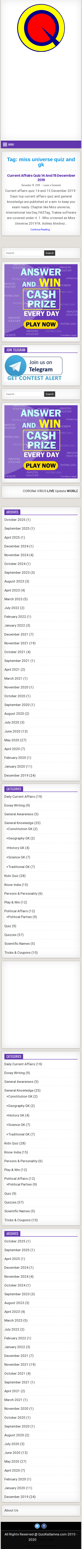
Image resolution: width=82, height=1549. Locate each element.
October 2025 (14, 520)
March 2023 (13, 599)
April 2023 (12, 590)
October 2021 (14, 652)
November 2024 (16, 555)
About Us (11, 1510)
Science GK (16, 857)
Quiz (7, 926)
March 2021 (13, 678)
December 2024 (16, 546)
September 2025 (17, 528)
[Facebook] (44, 1526)
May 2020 (11, 740)
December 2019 (16, 775)
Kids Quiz (11, 876)
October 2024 (14, 564)
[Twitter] (37, 1526)
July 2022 (11, 608)
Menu (11, 144)
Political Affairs (16, 911)
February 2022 (15, 617)
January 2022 (14, 625)
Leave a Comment (52, 185)
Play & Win (12, 902)
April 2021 (12, 669)
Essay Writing (14, 805)
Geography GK (19, 838)
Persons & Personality (20, 893)
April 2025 (12, 537)
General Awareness (18, 814)
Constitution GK (20, 829)
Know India (12, 885)
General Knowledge (18, 823)
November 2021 (16, 643)
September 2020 (17, 705)
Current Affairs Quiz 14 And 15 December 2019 (41, 177)
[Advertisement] (41, 96)
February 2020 (15, 758)
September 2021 (17, 661)
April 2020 (12, 749)
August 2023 (14, 581)
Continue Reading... (42, 230)
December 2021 (16, 634)
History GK (16, 848)
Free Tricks (45, 1540)
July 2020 (11, 722)
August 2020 (14, 714)
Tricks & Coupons (17, 953)
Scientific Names (17, 944)
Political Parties (20, 917)
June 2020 (12, 731)
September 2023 (17, 573)
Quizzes (10, 935)
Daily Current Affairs (19, 797)
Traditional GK (19, 867)
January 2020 (14, 766)
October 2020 (14, 696)
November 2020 (16, 687)
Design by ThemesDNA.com (41, 1546)
